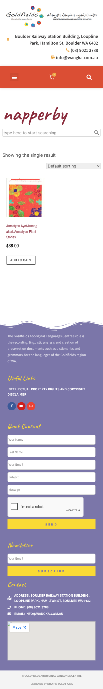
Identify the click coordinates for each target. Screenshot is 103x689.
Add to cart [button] (21, 260)
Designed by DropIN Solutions (51, 683)
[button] (14, 77)
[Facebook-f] (12, 406)
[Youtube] (21, 406)
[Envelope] (31, 406)
